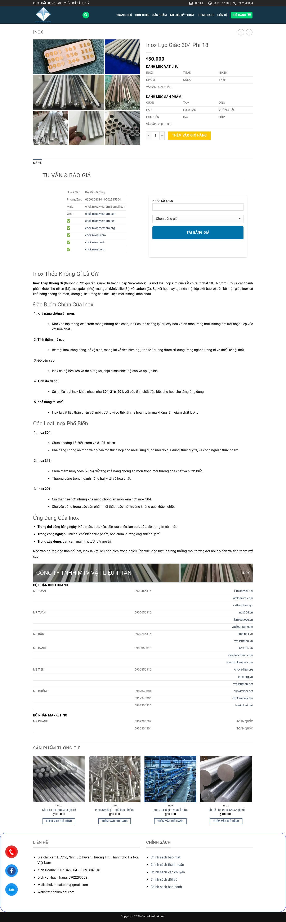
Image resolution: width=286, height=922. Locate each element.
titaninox (243, 634)
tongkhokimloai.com (239, 662)
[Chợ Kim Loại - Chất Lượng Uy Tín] (54, 15)
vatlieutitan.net (243, 684)
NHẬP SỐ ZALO (162, 201)
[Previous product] (249, 32)
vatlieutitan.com (242, 627)
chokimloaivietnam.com (100, 214)
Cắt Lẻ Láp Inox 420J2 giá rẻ (226, 810)
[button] (242, 15)
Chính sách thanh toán (167, 865)
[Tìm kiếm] (85, 15)
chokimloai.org (94, 249)
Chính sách (206, 15)
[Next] (252, 793)
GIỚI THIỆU (142, 15)
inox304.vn (245, 612)
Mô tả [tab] (37, 163)
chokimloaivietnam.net (100, 221)
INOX (38, 32)
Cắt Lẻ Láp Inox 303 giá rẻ (59, 810)
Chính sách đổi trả (164, 880)
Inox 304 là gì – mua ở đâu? (170, 810)
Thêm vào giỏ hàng (189, 135)
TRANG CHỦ (124, 15)
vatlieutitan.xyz (243, 605)
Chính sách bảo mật (165, 857)
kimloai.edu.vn (243, 619)
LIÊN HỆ (222, 15)
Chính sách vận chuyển (168, 872)
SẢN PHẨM (159, 15)
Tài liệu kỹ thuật (182, 15)
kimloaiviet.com (243, 598)
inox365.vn (245, 648)
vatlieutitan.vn (243, 641)
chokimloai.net (94, 242)
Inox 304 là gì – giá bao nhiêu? (114, 810)
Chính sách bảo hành (166, 887)
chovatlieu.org (243, 669)
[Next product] (241, 32)
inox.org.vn (245, 677)
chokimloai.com (95, 235)
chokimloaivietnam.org (100, 228)
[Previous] (33, 793)
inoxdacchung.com (240, 655)
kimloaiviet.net (243, 591)
